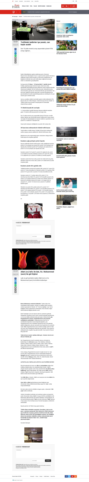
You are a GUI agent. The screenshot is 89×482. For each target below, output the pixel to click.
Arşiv (32, 1)
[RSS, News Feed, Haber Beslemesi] (75, 476)
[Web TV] (73, 1)
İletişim (41, 476)
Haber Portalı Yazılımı (18, 480)
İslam (35, 6)
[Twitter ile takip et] (69, 476)
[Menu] (63, 6)
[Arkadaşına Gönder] (15, 58)
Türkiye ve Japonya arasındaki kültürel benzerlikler (38, 12)
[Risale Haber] (16, 6)
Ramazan (48, 6)
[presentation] (16, 12)
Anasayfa (32, 476)
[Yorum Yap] (15, 62)
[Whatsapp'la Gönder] (15, 56)
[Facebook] (15, 49)
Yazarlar (16, 1)
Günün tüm (73, 12)
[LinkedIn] (15, 53)
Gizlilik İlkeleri (46, 476)
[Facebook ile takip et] (66, 476)
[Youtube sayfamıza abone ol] (72, 476)
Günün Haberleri (27, 1)
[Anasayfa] (13, 1)
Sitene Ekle (36, 1)
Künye (37, 476)
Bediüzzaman (41, 6)
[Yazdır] (15, 60)
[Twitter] (15, 51)
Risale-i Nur (25, 6)
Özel (31, 6)
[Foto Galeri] (76, 1)
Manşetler (21, 1)
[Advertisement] (6, 35)
